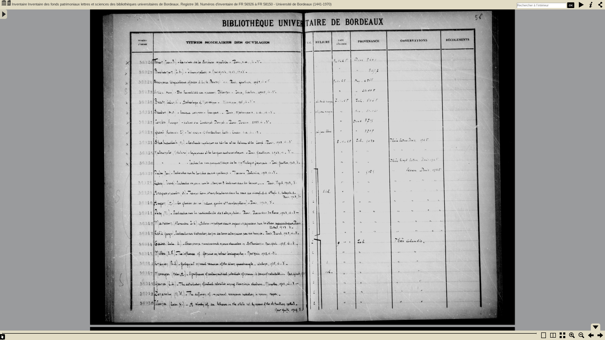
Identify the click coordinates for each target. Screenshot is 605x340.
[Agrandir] (572, 335)
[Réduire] (581, 335)
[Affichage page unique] (543, 335)
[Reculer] (591, 335)
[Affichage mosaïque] (562, 335)
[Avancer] (600, 335)
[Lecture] (581, 4)
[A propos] (591, 4)
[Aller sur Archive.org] (6, 4)
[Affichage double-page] (553, 335)
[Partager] (600, 4)
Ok (571, 5)
